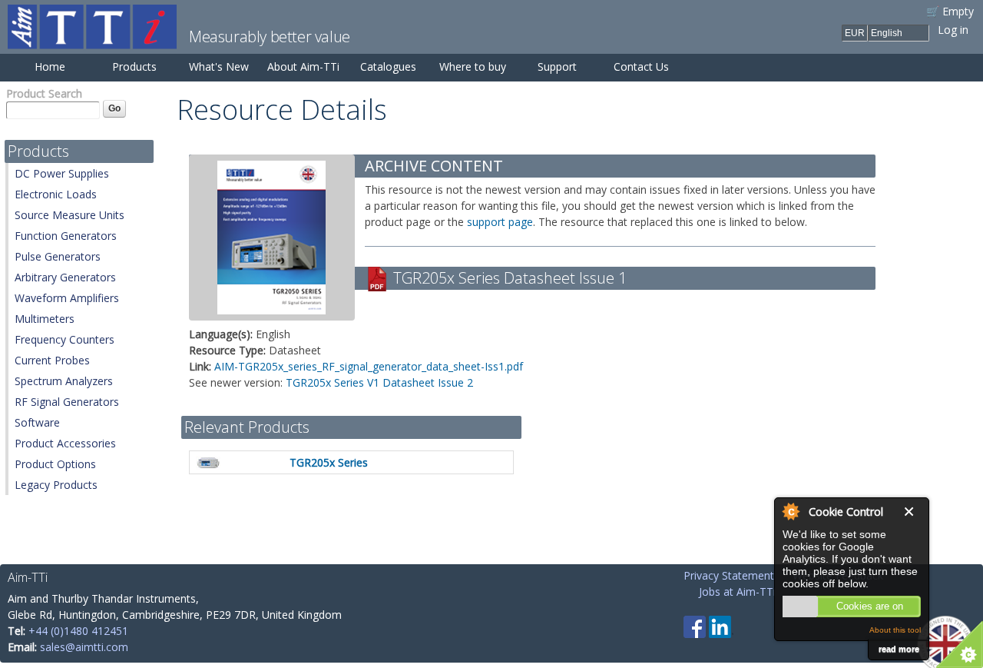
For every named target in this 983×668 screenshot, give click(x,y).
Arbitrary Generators (65, 277)
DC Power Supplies (62, 173)
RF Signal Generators (67, 401)
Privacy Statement (728, 575)
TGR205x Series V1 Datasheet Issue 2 (379, 382)
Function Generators (66, 235)
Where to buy (472, 66)
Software (37, 422)
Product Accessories (65, 443)
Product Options (55, 464)
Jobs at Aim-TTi (737, 591)
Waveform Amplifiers (67, 298)
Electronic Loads (56, 194)
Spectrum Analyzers (64, 381)
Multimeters (44, 318)
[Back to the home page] (92, 41)
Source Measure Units (69, 215)
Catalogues (388, 66)
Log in (953, 29)
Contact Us (641, 66)
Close (912, 512)
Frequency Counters (64, 339)
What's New (219, 66)
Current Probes (52, 360)
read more (899, 648)
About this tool (895, 630)
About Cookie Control (790, 511)
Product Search (44, 93)
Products (134, 66)
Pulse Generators (58, 256)
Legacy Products (56, 484)
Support (557, 66)
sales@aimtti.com (84, 647)
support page (500, 221)
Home (50, 66)
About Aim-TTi (303, 66)
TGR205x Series (329, 462)
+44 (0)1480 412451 (78, 630)
